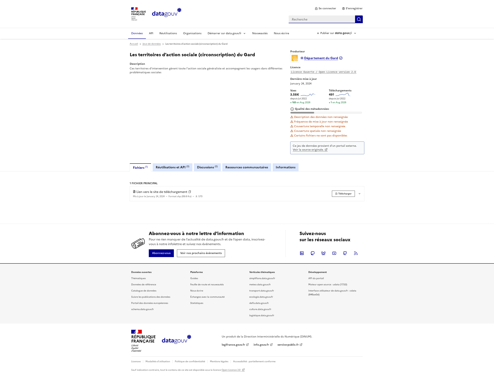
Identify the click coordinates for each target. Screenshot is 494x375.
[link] (325, 8)
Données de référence (143, 284)
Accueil (134, 44)
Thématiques (138, 278)
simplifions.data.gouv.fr (262, 278)
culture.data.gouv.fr (260, 309)
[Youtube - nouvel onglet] (334, 253)
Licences (136, 361)
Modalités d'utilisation (157, 361)
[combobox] (326, 19)
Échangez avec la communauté (207, 297)
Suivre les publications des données (150, 297)
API (151, 33)
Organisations (192, 33)
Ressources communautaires (246, 167)
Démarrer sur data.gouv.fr (224, 33)
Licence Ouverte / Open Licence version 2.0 (323, 71)
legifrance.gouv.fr (233, 345)
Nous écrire (281, 33)
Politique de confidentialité (190, 361)
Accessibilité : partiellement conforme (254, 361)
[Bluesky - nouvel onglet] (323, 253)
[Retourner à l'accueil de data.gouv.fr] (166, 13)
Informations (285, 167)
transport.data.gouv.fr (261, 290)
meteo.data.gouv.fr (260, 284)
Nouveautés (260, 33)
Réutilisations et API (172, 167)
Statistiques (196, 303)
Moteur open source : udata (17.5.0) (327, 284)
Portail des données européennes (149, 303)
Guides (194, 278)
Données (137, 33)
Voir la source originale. (308, 150)
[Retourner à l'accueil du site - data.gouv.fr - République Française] (176, 340)
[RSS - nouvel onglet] (356, 253)
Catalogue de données (143, 290)
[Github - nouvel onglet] (345, 253)
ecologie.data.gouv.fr (261, 297)
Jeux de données (152, 44)
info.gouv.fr (261, 345)
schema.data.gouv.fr (142, 309)
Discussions (207, 167)
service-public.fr (288, 345)
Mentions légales (219, 361)
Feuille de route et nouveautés (207, 284)
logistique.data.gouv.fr (261, 315)
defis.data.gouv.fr (259, 303)
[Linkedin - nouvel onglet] (302, 253)
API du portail (316, 278)
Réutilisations (168, 33)
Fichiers (140, 167)
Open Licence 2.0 (231, 370)
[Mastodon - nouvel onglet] (312, 253)
